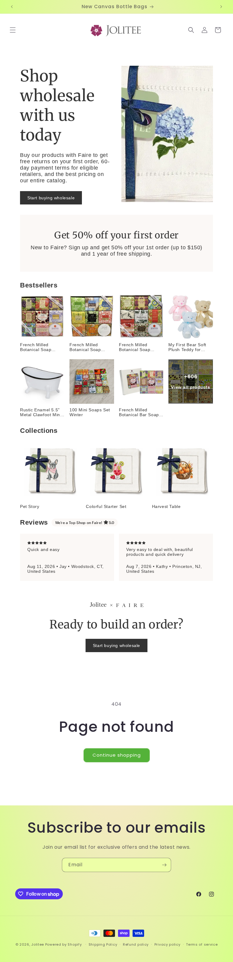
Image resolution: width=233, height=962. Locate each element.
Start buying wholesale (51, 197)
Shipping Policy (103, 944)
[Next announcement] (221, 6)
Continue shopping (117, 755)
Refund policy (136, 944)
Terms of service (202, 944)
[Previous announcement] (12, 6)
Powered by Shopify (63, 944)
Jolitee (37, 944)
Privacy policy (167, 944)
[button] (12, 30)
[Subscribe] (164, 865)
